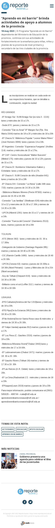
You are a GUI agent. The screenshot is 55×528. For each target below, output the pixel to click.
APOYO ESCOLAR (36, 429)
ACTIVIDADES (7, 429)
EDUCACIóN (21, 429)
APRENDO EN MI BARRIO (12, 434)
